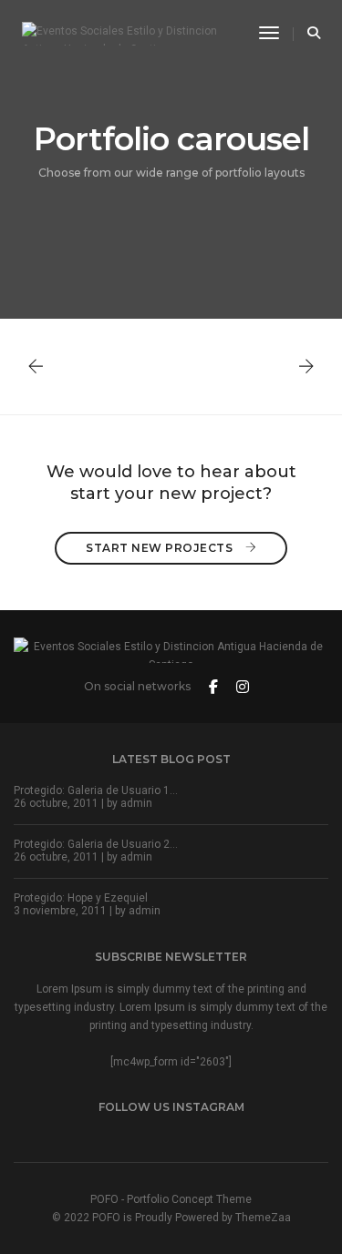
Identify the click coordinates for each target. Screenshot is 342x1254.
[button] (306, 366)
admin (136, 803)
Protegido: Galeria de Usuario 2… (96, 844)
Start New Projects (161, 548)
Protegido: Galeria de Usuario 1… (96, 790)
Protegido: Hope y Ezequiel (81, 898)
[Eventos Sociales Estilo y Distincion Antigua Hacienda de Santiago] (127, 32)
